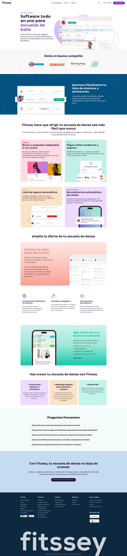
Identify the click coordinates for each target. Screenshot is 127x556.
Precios (66, 3)
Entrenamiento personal (44, 510)
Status (74, 502)
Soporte (73, 3)
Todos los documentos (95, 506)
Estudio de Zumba (42, 517)
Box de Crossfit (42, 514)
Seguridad (74, 500)
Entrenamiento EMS (43, 512)
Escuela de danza (42, 508)
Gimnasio (40, 500)
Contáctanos (75, 504)
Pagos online (24, 504)
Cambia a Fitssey (59, 506)
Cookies (91, 504)
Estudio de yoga (42, 506)
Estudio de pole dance (43, 504)
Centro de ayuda (59, 500)
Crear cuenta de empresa (27, 510)
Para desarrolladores (60, 504)
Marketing (23, 506)
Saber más (77, 358)
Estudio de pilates (42, 502)
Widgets (23, 508)
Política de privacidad (95, 502)
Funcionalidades (56, 3)
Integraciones (58, 502)
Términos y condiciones (95, 500)
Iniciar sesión (107, 2)
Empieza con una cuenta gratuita (63, 479)
